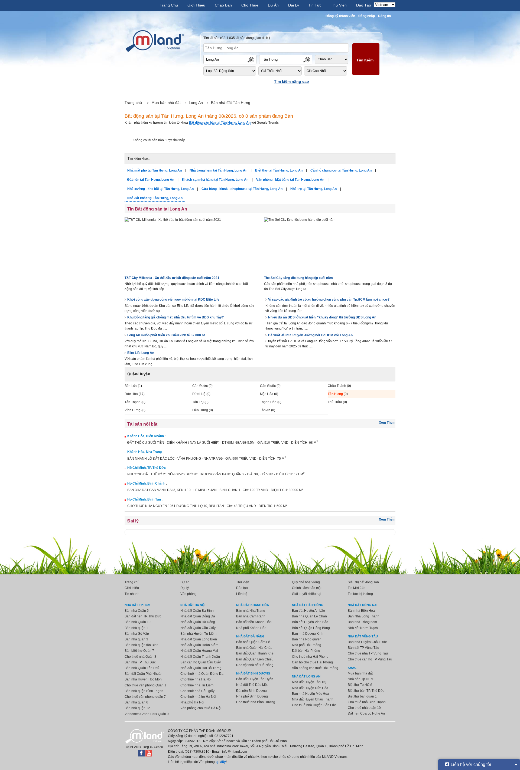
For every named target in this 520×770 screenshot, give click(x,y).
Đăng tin (384, 16)
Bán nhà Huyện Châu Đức (367, 642)
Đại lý (184, 588)
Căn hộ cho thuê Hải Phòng (312, 662)
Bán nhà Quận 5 (137, 611)
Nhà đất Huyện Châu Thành (312, 699)
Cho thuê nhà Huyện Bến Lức (314, 705)
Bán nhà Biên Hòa (361, 611)
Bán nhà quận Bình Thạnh (144, 691)
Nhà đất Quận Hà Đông (197, 622)
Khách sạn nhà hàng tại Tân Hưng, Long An (215, 180)
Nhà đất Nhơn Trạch (363, 628)
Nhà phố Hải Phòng (306, 645)
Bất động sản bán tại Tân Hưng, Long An (220, 122)
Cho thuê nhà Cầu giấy (197, 691)
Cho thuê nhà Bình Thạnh (367, 702)
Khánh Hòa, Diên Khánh (145, 436)
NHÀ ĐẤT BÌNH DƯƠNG (253, 673)
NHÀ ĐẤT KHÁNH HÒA (252, 605)
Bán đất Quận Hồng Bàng (311, 628)
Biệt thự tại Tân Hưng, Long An (279, 170)
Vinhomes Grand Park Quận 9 (147, 714)
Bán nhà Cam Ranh (250, 616)
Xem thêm (387, 423)
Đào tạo (242, 588)
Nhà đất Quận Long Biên (198, 639)
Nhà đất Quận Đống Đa (197, 616)
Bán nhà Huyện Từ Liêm (198, 634)
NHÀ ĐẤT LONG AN (306, 676)
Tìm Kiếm (364, 60)
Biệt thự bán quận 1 (362, 696)
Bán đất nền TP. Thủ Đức (143, 616)
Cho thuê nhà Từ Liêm (196, 685)
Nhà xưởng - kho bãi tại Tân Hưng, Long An (160, 189)
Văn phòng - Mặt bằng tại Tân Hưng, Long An (290, 180)
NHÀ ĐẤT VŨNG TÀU (363, 636)
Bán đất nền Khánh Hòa (254, 622)
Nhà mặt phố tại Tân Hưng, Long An (154, 170)
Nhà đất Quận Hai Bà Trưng (201, 668)
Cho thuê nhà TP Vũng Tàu (368, 653)
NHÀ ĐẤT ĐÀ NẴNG (250, 636)
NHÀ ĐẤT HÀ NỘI (192, 605)
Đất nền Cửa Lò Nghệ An (366, 713)
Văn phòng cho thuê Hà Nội (200, 708)
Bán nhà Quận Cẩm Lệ (253, 642)
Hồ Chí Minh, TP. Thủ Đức (146, 468)
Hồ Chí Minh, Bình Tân (144, 499)
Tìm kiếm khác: (139, 158)
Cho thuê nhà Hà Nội (196, 679)
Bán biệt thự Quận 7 (139, 651)
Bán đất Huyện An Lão (308, 611)
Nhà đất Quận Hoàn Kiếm (199, 645)
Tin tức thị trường (360, 594)
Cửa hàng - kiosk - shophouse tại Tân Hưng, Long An (242, 189)
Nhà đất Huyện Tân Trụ (309, 682)
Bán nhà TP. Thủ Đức (140, 662)
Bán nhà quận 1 (136, 628)
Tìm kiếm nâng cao (291, 81)
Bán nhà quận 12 (137, 708)
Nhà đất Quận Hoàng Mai (199, 651)
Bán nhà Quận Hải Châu (254, 648)
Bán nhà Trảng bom (362, 622)
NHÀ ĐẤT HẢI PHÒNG (307, 605)
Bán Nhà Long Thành (363, 616)
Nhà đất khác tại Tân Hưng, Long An (155, 198)
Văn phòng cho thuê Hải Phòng (315, 668)
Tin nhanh (132, 594)
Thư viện (242, 582)
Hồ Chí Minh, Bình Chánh (146, 483)
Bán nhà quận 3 (136, 639)
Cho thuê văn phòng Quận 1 (145, 685)
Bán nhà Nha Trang (250, 611)
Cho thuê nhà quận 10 (364, 708)
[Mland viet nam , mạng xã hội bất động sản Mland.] (155, 41)
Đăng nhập (366, 16)
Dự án (185, 582)
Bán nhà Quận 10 (138, 622)
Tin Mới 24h (356, 588)
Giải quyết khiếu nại (306, 594)
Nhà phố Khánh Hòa (251, 628)
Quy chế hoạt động (306, 582)
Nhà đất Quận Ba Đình (197, 611)
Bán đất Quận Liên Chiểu (255, 659)
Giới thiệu (132, 588)
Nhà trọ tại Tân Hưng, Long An (313, 189)
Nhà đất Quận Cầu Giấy (198, 628)
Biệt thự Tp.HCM (360, 685)
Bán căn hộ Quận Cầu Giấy (200, 662)
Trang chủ (132, 582)
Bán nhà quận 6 (136, 702)
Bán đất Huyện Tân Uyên (254, 679)
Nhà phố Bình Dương (252, 696)
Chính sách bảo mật (306, 588)
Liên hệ (241, 594)
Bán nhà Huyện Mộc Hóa (310, 694)
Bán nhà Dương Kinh (307, 634)
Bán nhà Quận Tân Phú (142, 668)
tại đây (221, 762)
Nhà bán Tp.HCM (360, 679)
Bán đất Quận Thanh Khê (255, 653)
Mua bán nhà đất (360, 673)
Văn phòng (188, 594)
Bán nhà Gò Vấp (137, 634)
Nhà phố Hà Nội (192, 702)
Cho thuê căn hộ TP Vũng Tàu (370, 659)
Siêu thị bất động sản (363, 582)
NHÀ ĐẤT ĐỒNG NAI (362, 605)
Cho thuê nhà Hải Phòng (310, 657)
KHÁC (352, 667)
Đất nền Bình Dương (251, 691)
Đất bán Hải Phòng (306, 651)
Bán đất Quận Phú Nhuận (143, 674)
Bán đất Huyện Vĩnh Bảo (310, 622)
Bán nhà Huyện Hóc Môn (143, 679)
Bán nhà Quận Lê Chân (309, 616)
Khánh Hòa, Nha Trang (144, 452)
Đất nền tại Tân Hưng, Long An (150, 180)
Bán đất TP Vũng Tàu (363, 648)
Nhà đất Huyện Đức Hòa (310, 688)
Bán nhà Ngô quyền (306, 639)
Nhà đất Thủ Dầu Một (252, 685)
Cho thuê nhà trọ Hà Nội (198, 697)
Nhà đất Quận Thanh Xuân (200, 657)
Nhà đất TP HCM (137, 605)
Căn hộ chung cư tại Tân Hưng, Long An (341, 170)
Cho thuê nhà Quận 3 (140, 657)
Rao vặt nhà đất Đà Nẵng (255, 665)
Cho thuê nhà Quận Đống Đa (201, 674)
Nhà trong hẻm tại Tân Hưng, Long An (218, 170)
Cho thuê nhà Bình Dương (255, 702)
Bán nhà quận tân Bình (141, 645)
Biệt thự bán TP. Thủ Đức (366, 691)
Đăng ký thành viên (340, 16)
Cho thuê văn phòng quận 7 (145, 697)
